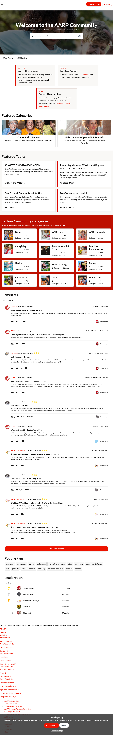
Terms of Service (10, 704)
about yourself (84, 74)
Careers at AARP (6, 667)
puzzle (31, 564)
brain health (41, 564)
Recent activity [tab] (8, 300)
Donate (3, 632)
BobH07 (26, 607)
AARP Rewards (6, 641)
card (7, 569)
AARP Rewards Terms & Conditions (17, 709)
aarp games (21, 564)
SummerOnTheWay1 (18, 450)
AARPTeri (14, 306)
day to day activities (55, 569)
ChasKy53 (27, 613)
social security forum (94, 564)
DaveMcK (14, 353)
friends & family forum (56, 564)
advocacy (41, 569)
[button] (56, 730)
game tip (15, 569)
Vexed (13, 402)
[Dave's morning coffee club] (84, 200)
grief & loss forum (28, 569)
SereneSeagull (28, 588)
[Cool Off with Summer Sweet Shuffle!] (29, 200)
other (70, 564)
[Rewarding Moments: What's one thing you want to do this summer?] (84, 174)
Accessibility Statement (13, 706)
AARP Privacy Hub (11, 701)
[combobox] (56, 36)
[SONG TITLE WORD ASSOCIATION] (29, 174)
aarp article (10, 564)
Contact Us (4, 651)
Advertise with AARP (8, 664)
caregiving (79, 564)
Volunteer (3, 635)
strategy (69, 569)
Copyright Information (13, 712)
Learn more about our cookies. (97, 720)
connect (78, 569)
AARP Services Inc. (7, 676)
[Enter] (32, 36)
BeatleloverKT (28, 594)
